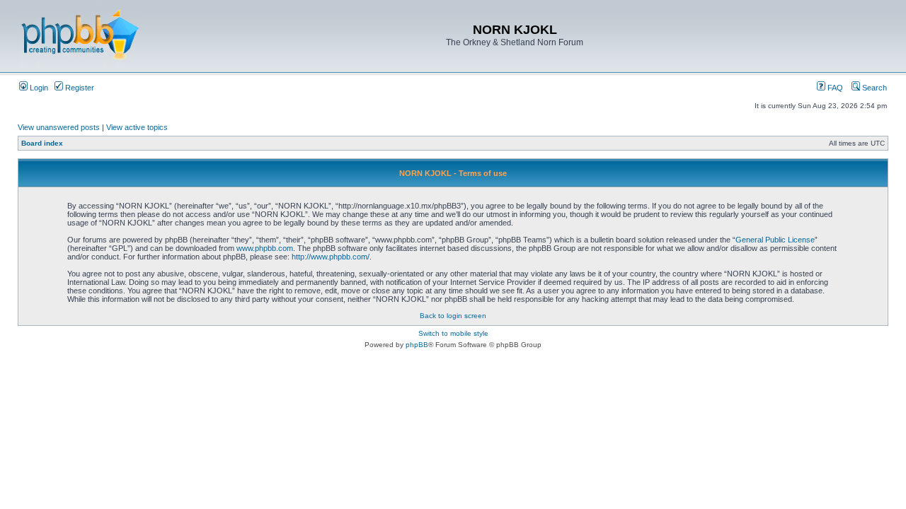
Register (78, 87)
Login (38, 87)
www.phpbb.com (264, 248)
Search (873, 87)
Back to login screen (453, 316)
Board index (42, 143)
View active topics (137, 127)
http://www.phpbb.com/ (330, 256)
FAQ (834, 87)
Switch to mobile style (453, 333)
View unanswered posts (59, 127)
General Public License (775, 239)
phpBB (417, 345)
